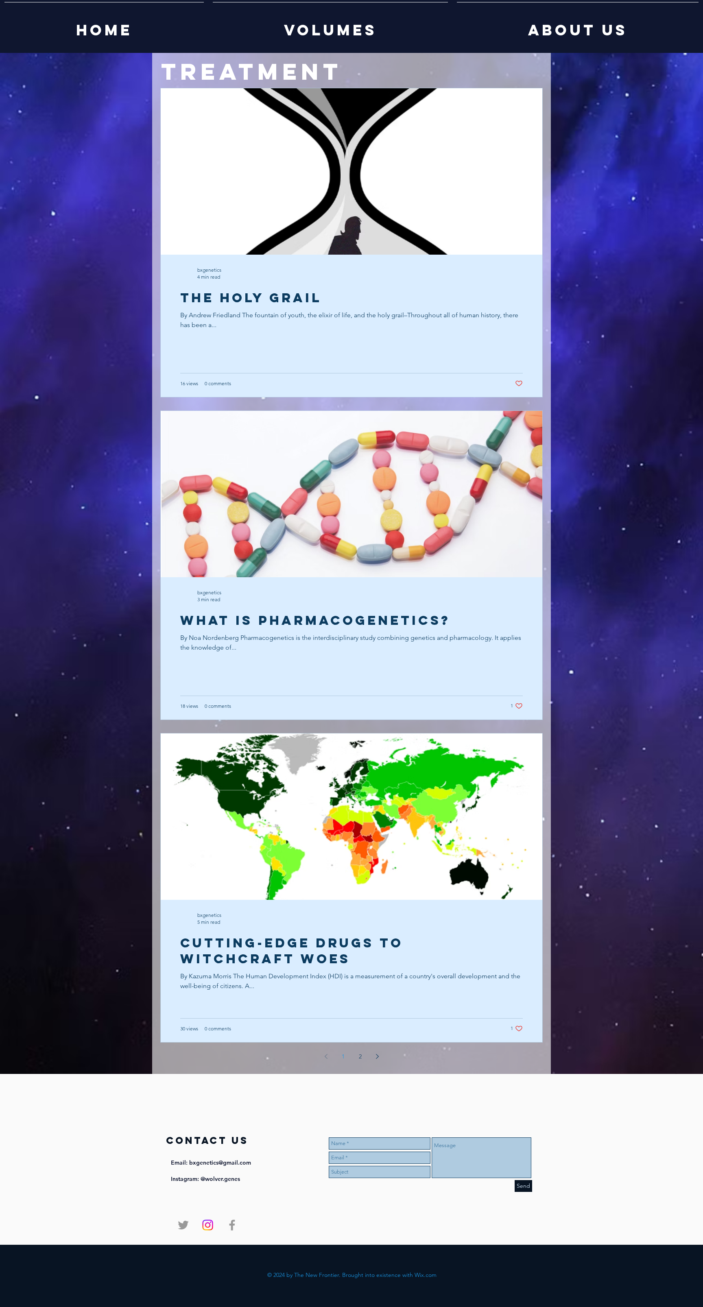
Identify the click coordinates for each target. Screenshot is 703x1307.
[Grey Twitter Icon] (183, 1225)
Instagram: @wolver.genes (205, 1179)
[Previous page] (326, 1056)
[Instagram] (208, 1225)
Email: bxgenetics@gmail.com (211, 1162)
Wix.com (426, 1275)
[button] (330, 26)
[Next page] (377, 1056)
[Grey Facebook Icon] (232, 1225)
